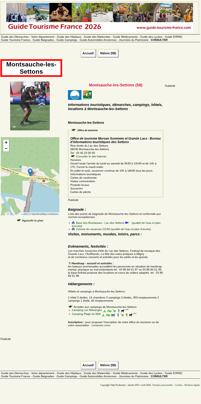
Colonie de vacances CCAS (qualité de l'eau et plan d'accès (113, 229)
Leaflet (24, 213)
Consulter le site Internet (91, 156)
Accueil (88, 53)
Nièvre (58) (108, 53)
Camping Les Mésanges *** (100, 310)
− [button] (6, 148)
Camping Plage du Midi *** (104, 313)
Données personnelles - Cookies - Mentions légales (176, 385)
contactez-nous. (101, 325)
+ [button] (6, 142)
